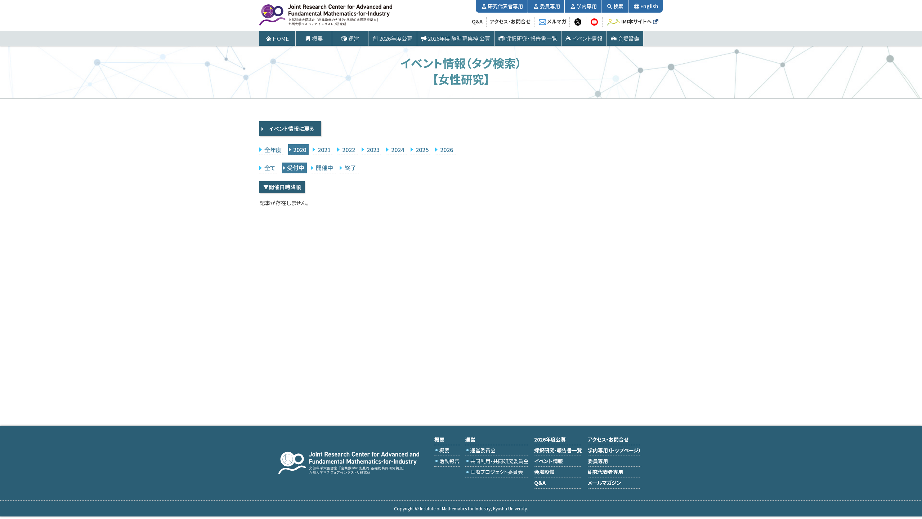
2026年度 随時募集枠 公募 (459, 38)
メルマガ (556, 21)
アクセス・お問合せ (510, 21)
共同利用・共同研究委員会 (499, 461)
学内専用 (587, 6)
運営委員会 (483, 450)
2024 (397, 149)
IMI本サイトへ (636, 21)
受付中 (295, 167)
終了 (350, 167)
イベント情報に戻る (291, 128)
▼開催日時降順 (282, 187)
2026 (446, 149)
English (649, 6)
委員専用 (550, 6)
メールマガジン (604, 482)
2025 (422, 149)
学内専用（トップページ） (614, 450)
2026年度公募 (395, 38)
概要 (444, 450)
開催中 (324, 167)
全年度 (273, 149)
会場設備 (628, 38)
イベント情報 (587, 38)
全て (270, 167)
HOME (281, 38)
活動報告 (449, 461)
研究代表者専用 (505, 6)
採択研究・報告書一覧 (531, 38)
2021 (324, 149)
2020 (299, 149)
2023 (373, 149)
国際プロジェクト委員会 (496, 471)
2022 (348, 149)
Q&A (477, 21)
